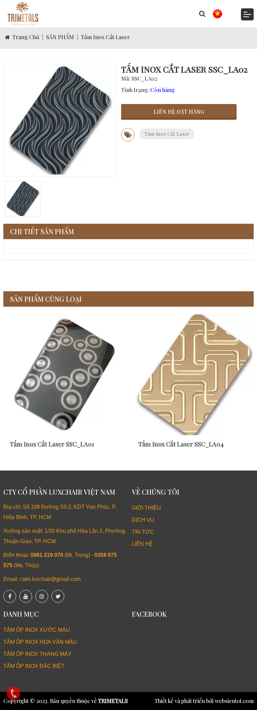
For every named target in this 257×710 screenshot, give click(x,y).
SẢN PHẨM (60, 36)
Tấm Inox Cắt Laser (105, 36)
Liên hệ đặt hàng (179, 111)
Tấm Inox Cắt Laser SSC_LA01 (50, 444)
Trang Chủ (25, 36)
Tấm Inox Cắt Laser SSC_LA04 (179, 444)
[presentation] (16, 383)
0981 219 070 (46, 555)
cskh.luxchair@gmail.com (50, 579)
